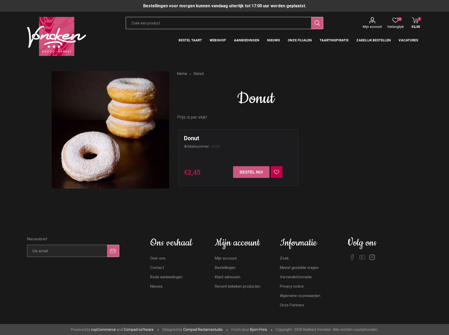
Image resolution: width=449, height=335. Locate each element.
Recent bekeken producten (237, 286)
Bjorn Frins (258, 329)
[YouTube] (362, 257)
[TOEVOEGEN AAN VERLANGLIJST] (276, 172)
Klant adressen (227, 277)
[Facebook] (352, 257)
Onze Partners (292, 305)
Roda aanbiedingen (166, 277)
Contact (157, 267)
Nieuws (156, 286)
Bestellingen (225, 267)
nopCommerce (103, 329)
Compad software (139, 329)
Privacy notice (292, 286)
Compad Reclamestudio (203, 329)
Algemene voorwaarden (300, 295)
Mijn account (372, 27)
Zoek (284, 258)
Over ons (158, 258)
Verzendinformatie (296, 277)
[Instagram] (372, 257)
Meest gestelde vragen (299, 267)
